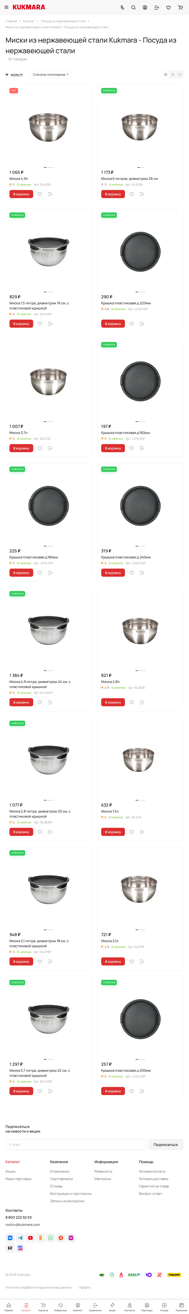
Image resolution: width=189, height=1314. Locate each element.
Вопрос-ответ (150, 1193)
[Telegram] (20, 1237)
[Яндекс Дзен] (60, 1237)
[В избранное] (40, 194)
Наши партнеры (18, 1178)
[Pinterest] (71, 1237)
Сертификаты (61, 1178)
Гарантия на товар (154, 1186)
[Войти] (145, 7)
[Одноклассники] (40, 1237)
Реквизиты (103, 1171)
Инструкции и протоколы (71, 1193)
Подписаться (166, 1144)
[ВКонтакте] (10, 1237)
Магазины (102, 1178)
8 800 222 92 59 (19, 1217)
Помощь (146, 1161)
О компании (59, 1171)
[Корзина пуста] (180, 7)
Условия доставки (153, 1178)
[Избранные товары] (168, 7)
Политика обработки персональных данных (38, 1287)
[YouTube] (30, 1237)
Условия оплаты (152, 1171)
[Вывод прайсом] (179, 74)
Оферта (85, 1287)
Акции (11, 1171)
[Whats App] (50, 1237)
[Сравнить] (50, 194)
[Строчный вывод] (172, 74)
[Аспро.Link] (20, 1248)
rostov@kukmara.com (23, 1224)
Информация (106, 1161)
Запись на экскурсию (67, 1201)
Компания (59, 1161)
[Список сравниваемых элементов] (156, 7)
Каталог (13, 1161)
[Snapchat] (10, 1248)
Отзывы (56, 1186)
